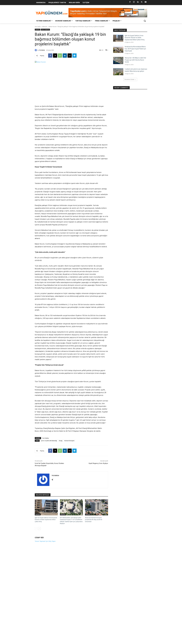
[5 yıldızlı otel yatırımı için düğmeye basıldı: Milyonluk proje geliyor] (118, 71)
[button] (144, 20)
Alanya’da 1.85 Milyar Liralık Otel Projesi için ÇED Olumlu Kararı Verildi (135, 60)
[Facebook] (130, 2)
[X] (141, 2)
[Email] (70, 55)
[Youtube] (145, 2)
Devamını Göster (129, 79)
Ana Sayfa (38, 26)
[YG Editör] (36, 50)
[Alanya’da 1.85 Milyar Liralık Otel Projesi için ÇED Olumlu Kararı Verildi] (118, 60)
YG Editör (42, 50)
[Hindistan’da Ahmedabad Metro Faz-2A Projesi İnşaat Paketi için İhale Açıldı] (118, 49)
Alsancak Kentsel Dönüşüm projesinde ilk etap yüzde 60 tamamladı (93, 519)
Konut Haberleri (45, 29)
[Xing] (52, 479)
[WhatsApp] (60, 55)
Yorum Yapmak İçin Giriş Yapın (45, 541)
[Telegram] (74, 55)
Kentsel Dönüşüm (69, 440)
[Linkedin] (137, 2)
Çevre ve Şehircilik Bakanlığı (49, 440)
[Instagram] (134, 2)
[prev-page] (36, 528)
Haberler (44, 26)
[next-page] (39, 528)
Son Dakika (45, 438)
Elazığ (60, 440)
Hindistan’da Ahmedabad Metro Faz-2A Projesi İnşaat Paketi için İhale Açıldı (135, 49)
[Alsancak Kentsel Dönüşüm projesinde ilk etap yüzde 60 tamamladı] (96, 507)
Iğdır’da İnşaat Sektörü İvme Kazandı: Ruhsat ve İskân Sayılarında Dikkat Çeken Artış (46, 519)
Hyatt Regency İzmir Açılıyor (98, 463)
